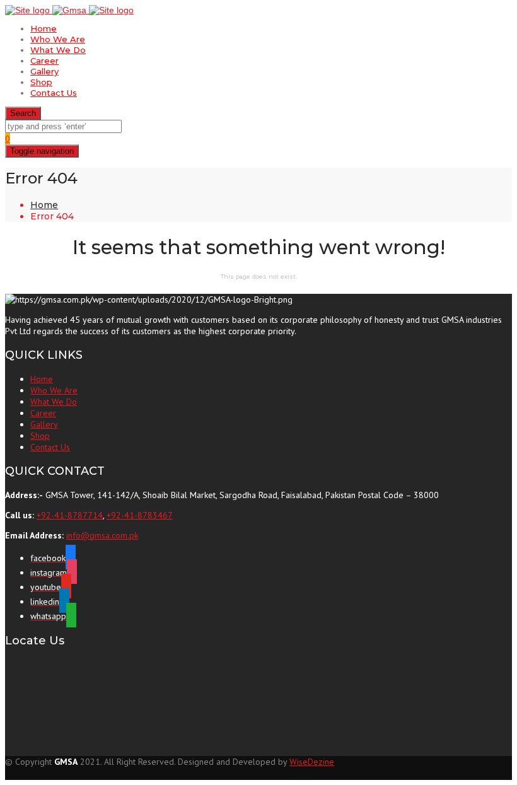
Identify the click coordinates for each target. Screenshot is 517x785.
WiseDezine (311, 761)
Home (43, 28)
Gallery (44, 71)
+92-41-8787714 (70, 515)
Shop (41, 82)
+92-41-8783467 (140, 515)
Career (44, 60)
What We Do (58, 50)
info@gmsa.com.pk (102, 535)
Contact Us (53, 93)
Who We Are (57, 39)
